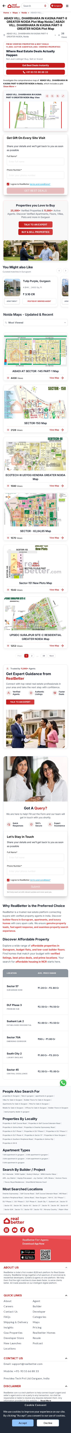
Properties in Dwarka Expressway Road (39, 1127)
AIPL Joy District (9, 1178)
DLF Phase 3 (19, 1201)
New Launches (12, 1343)
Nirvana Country (50, 1209)
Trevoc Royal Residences (14, 1182)
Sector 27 (36, 1205)
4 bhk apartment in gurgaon (37, 1159)
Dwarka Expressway (10, 1194)
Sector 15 (45, 1205)
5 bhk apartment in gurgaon (13, 1163)
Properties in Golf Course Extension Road (44, 1123)
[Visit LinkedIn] (31, 1230)
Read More (45, 1401)
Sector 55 (8, 1205)
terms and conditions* (40, 184)
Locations (10, 1348)
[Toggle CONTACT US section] (66, 1358)
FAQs (7, 1316)
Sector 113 (38, 1209)
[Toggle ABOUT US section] (66, 1267)
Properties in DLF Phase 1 (12, 1131)
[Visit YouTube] (15, 1230)
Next (52, 656)
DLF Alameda (8, 1174)
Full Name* (12, 156)
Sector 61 (64, 1205)
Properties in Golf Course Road (15, 1123)
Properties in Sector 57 (33, 1135)
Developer (39, 1311)
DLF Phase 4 (31, 1201)
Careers (8, 1306)
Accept (23, 1422)
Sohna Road (29, 1198)
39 (44, 656)
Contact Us (11, 1311)
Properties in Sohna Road (12, 1127)
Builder (37, 1306)
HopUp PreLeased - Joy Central (29, 1178)
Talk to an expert (35, 224)
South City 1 (42, 1201)
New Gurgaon (41, 1198)
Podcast (38, 1343)
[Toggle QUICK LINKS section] (66, 1296)
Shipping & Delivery (16, 1322)
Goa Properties (13, 1332)
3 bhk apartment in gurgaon (13, 1159)
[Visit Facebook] (23, 1230)
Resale (37, 1337)
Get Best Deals (35, 190)
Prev (19, 656)
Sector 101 (28, 1209)
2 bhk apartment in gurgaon (37, 1155)
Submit (35, 886)
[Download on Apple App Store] (27, 1257)
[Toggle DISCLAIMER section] (66, 1386)
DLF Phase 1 (59, 1198)
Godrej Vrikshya (33, 1174)
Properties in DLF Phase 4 (13, 1135)
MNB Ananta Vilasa (48, 1174)
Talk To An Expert (20, 702)
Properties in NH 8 (10, 1143)
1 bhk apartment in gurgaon (13, 1155)
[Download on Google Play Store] (27, 1252)
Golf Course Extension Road (46, 1194)
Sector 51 (63, 1201)
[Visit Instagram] (6, 1230)
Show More (8, 86)
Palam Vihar (63, 1209)
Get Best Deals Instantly (35, 65)
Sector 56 (17, 1205)
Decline (48, 1422)
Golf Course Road (27, 1194)
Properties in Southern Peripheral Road (18, 1139)
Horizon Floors (61, 1178)
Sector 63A (8, 1209)
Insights (9, 1327)
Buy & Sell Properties (35, 232)
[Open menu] (67, 5)
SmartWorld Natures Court (36, 1182)
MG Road (62, 1194)
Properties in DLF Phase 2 (34, 1131)
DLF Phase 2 (8, 1201)
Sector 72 (19, 1209)
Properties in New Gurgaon (54, 1135)
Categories (39, 1316)
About (8, 1300)
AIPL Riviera (49, 1178)
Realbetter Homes (44, 1332)
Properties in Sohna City (44, 1139)
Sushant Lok (53, 1201)
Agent (36, 1300)
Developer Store (14, 1337)
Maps (36, 1322)
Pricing (37, 1327)
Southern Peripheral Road (13, 1198)
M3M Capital (20, 1174)
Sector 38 (55, 1205)
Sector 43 (27, 1205)
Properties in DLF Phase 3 (56, 1131)
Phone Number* (14, 170)
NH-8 (50, 1198)
